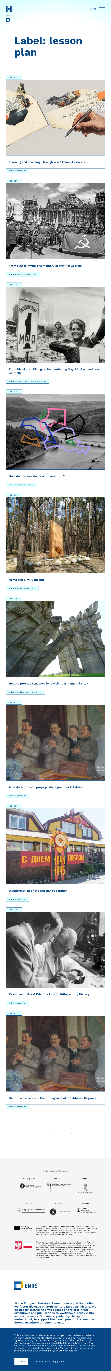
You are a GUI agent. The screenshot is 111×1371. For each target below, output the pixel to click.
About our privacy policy (50, 1361)
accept (22, 1362)
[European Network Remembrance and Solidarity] (9, 21)
